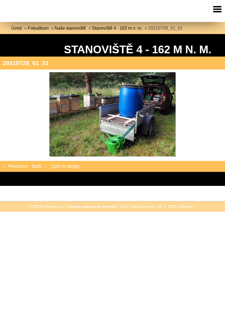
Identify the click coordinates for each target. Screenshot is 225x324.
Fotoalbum (38, 28)
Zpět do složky (65, 166)
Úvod (16, 28)
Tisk (122, 206)
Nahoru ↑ (188, 206)
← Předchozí (15, 166)
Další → (39, 166)
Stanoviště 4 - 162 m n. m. (117, 28)
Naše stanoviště (70, 28)
